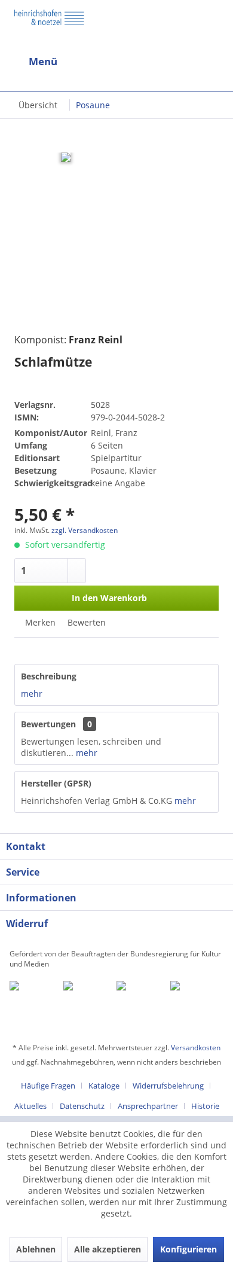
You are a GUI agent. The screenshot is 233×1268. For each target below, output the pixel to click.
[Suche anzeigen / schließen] (106, 62)
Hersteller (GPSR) (56, 783)
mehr (31, 693)
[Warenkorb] (156, 62)
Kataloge (103, 1085)
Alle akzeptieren (107, 1249)
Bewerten (85, 622)
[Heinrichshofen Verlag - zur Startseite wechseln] (49, 26)
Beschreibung (48, 676)
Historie (205, 1106)
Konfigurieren (188, 1249)
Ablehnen (36, 1249)
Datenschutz (82, 1106)
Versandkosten (195, 1048)
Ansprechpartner (148, 1106)
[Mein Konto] (185, 62)
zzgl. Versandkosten (84, 530)
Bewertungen (48, 724)
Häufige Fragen (48, 1085)
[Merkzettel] (213, 64)
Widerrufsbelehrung (168, 1085)
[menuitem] (58, 62)
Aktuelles (30, 1106)
